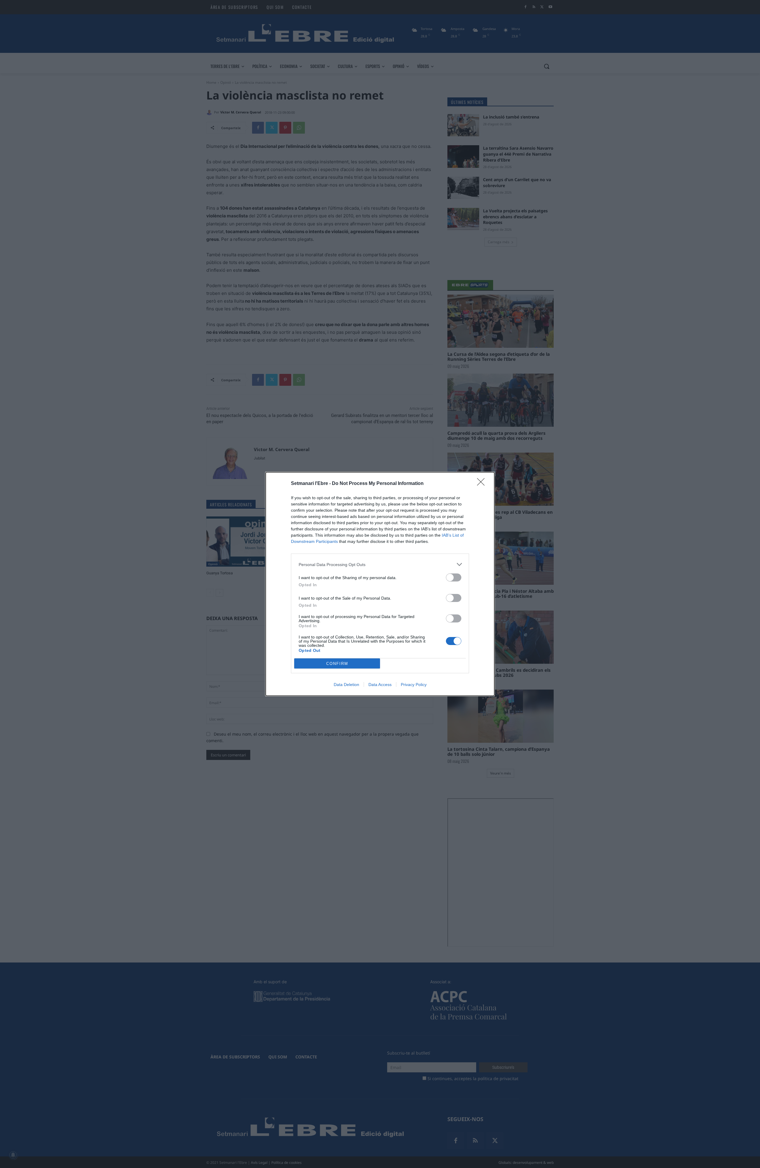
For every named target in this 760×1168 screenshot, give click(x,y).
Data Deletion (346, 684)
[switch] (453, 577)
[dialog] (380, 584)
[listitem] (380, 564)
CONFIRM (337, 663)
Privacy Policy (414, 684)
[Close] (482, 483)
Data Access (380, 684)
